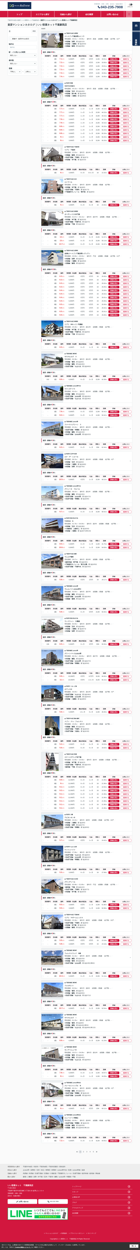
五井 (73, 91)
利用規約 (64, 1233)
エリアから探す (43, 14)
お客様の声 (76, 1197)
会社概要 (89, 14)
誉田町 (75, 353)
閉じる (134, 1246)
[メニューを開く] (129, 14)
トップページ (76, 1186)
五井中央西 (73, 454)
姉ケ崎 (74, 93)
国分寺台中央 (74, 518)
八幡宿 (74, 44)
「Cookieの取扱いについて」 (22, 1247)
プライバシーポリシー (77, 1233)
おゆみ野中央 (77, 386)
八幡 (71, 814)
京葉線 (68, 46)
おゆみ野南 (77, 1170)
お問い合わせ (112, 14)
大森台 (77, 731)
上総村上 (76, 528)
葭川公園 (84, 564)
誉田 (73, 362)
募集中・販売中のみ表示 (20, 39)
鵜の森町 (76, 718)
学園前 (77, 430)
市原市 (68, 83)
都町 (75, 554)
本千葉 (74, 159)
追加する (126, 59)
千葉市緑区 (69, 353)
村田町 (54, 1170)
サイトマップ (92, 1233)
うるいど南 (73, 686)
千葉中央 (78, 222)
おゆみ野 (78, 396)
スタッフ (75, 1192)
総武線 (68, 224)
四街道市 (62, 1166)
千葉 (73, 224)
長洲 (75, 754)
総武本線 (69, 562)
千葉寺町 (76, 147)
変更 (34, 31)
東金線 (97, 1173)
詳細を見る (113, 59)
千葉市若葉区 (53, 1166)
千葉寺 (77, 157)
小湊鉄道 (69, 528)
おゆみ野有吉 (77, 1082)
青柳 (71, 83)
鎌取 (73, 364)
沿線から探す (66, 14)
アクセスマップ (77, 1208)
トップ (19, 14)
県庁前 (83, 192)
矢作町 (76, 879)
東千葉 (75, 562)
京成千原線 (69, 157)
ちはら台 (78, 366)
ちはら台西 (73, 846)
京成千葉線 (69, 222)
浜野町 (76, 33)
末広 (75, 179)
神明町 (76, 211)
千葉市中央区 (70, 33)
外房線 (68, 187)
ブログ (74, 1202)
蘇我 (73, 46)
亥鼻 (83, 1170)
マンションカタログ (51, 1233)
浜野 (73, 41)
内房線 (68, 41)
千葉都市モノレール (72, 192)
